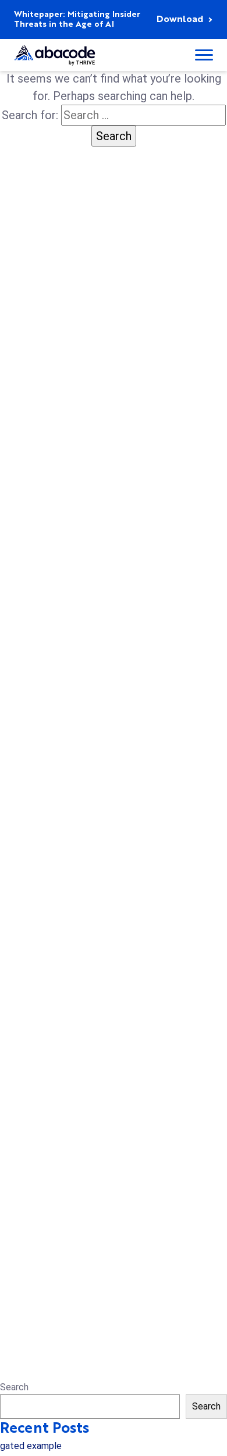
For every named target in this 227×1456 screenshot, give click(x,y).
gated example (31, 1445)
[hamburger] (204, 54)
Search (14, 1387)
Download (180, 19)
